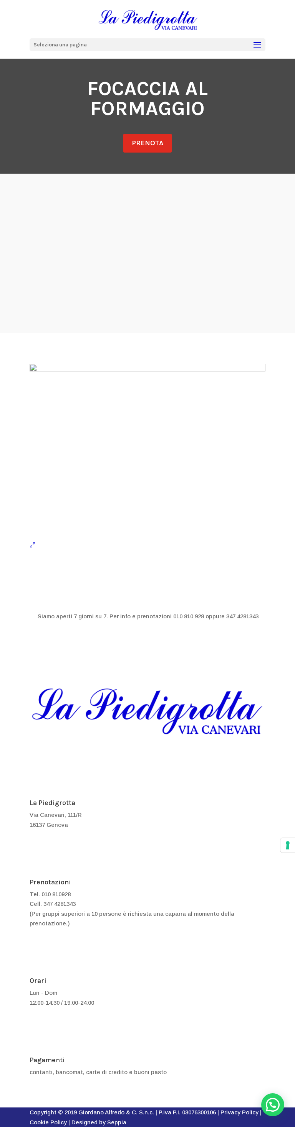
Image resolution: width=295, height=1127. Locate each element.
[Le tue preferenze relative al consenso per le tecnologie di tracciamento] (287, 845)
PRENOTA (147, 143)
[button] (272, 1104)
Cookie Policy (48, 1122)
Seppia (116, 1122)
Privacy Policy (239, 1112)
